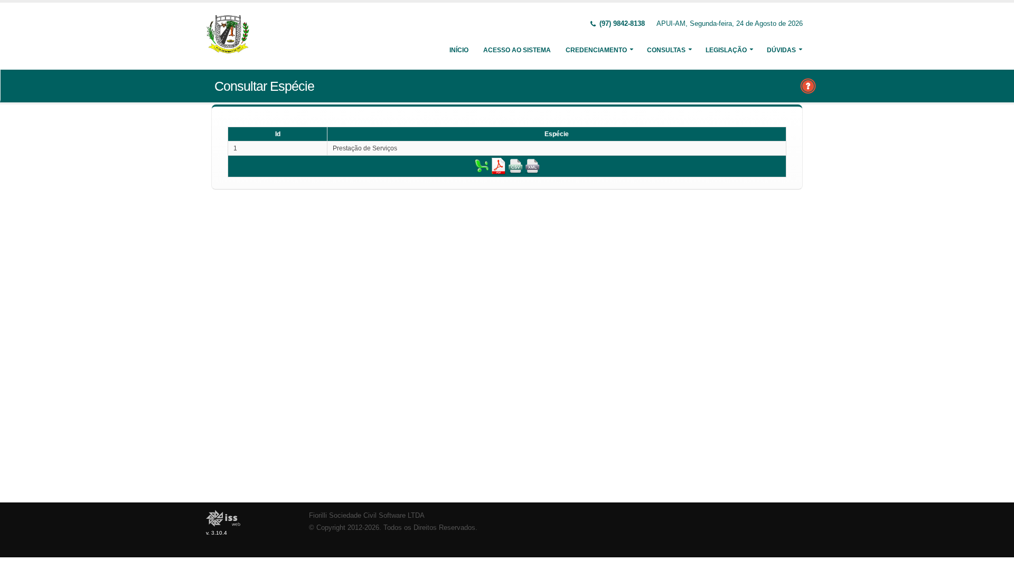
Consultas (666, 50)
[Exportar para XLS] (481, 165)
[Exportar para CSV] (515, 165)
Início (458, 50)
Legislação (726, 50)
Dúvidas (781, 50)
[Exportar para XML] (532, 165)
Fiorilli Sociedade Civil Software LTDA (367, 515)
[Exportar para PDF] (498, 165)
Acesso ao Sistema (517, 50)
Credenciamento (596, 50)
